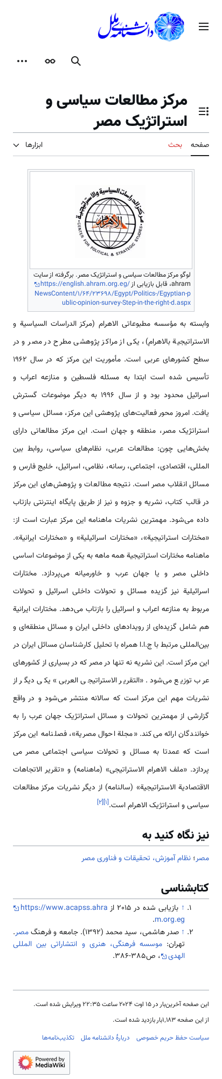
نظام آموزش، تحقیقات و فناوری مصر (136, 858)
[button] (204, 26)
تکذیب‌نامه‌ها (58, 1038)
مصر (202, 858)
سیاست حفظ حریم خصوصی (172, 1038)
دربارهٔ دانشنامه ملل (105, 1038)
